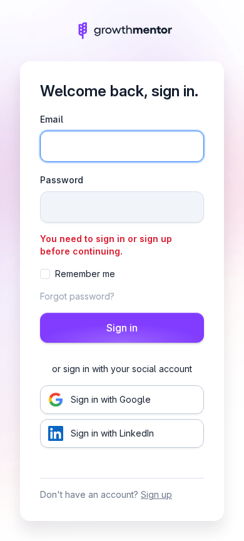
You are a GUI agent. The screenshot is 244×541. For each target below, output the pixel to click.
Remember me (85, 273)
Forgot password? (77, 296)
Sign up (156, 494)
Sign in (122, 327)
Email (51, 119)
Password (61, 179)
